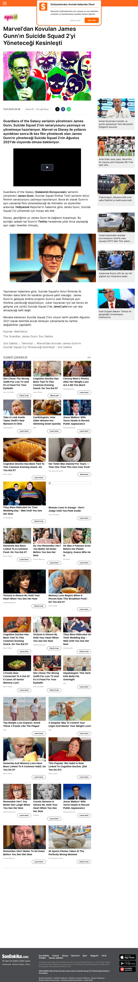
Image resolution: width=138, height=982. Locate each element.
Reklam (15, 964)
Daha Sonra (75, 20)
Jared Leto (60, 306)
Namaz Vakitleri (56, 958)
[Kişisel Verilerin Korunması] (49, 980)
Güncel (55, 955)
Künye (27, 964)
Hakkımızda (6, 964)
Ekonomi (75, 955)
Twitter (43, 221)
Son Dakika (44, 955)
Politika (42, 958)
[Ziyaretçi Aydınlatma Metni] (71, 980)
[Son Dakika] (16, 956)
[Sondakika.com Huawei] (127, 969)
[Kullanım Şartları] (45, 978)
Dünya (65, 955)
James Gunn (26, 195)
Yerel (104, 955)
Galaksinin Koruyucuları (51, 192)
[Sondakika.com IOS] (127, 957)
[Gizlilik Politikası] (60, 978)
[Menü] (5, 3)
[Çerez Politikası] (97, 978)
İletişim (21, 964)
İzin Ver (92, 20)
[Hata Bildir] (88, 980)
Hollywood (22, 207)
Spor (85, 955)
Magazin (94, 955)
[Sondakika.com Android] (127, 963)
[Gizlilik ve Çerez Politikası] (79, 978)
